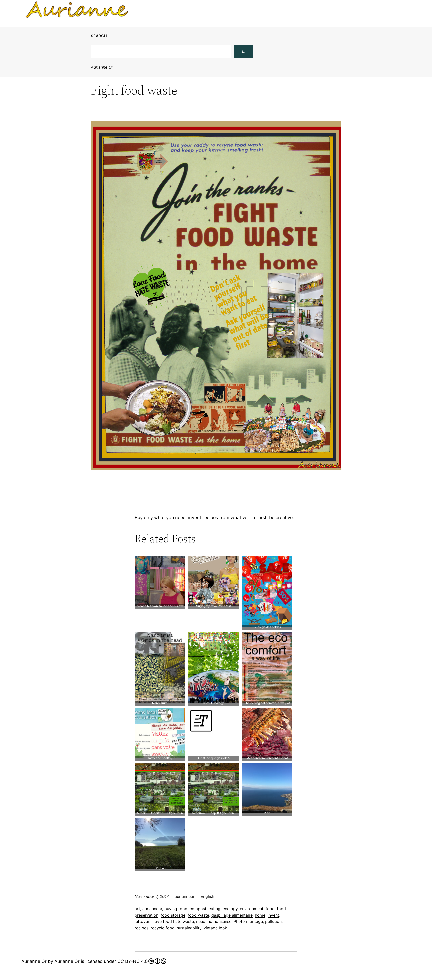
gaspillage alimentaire (232, 915)
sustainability (189, 928)
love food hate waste (174, 921)
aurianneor (152, 908)
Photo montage (248, 921)
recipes (141, 928)
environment (252, 908)
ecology (230, 908)
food (270, 908)
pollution (273, 921)
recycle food (163, 928)
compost (198, 908)
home (260, 915)
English (207, 896)
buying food (176, 908)
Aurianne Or (102, 67)
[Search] (244, 51)
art (137, 908)
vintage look (215, 928)
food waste (198, 915)
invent (273, 915)
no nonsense (220, 921)
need (201, 921)
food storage (173, 915)
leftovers (143, 921)
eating (214, 908)
